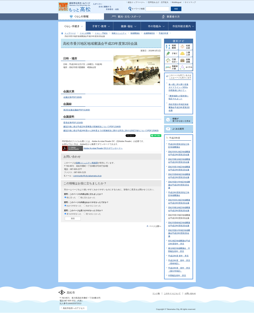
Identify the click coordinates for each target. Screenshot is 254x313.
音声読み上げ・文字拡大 (158, 2)
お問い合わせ (190, 293)
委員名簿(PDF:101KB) (73, 122)
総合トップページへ (136, 2)
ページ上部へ (155, 226)
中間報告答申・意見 (177, 275)
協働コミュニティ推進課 (87, 163)
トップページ (70, 33)
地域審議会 (135, 33)
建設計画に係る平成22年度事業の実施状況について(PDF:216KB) (92, 126)
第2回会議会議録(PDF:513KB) (76, 110)
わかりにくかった (93, 206)
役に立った (71, 197)
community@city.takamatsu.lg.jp (87, 176)
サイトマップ (190, 2)
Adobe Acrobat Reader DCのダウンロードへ (103, 148)
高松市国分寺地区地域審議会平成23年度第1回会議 (179, 185)
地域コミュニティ (119, 33)
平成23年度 (163, 33)
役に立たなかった (87, 197)
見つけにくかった (93, 214)
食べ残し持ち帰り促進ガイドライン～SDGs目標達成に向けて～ (178, 87)
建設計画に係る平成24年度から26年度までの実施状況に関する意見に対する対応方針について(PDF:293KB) (111, 130)
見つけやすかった (74, 214)
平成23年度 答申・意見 (178, 256)
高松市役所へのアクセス (74, 308)
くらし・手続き (101, 33)
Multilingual (176, 2)
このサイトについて (172, 293)
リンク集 (156, 293)
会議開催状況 (149, 33)
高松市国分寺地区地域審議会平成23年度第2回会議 (179, 107)
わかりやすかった (74, 206)
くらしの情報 (85, 33)
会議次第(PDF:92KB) (72, 97)
